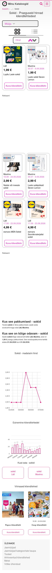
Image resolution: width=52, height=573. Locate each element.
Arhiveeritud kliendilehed (17, 557)
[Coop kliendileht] (39, 504)
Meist (7, 560)
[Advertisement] (26, 123)
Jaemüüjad (10, 547)
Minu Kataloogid (18, 4)
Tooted (7, 554)
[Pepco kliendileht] (13, 504)
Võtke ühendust (12, 564)
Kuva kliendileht (13, 532)
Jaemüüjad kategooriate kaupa (20, 550)
